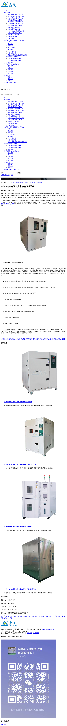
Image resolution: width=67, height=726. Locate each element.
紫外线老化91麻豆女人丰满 (16, 23)
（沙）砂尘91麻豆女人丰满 (16, 31)
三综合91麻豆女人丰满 (15, 33)
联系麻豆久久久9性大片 (11, 82)
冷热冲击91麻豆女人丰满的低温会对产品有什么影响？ (21, 464)
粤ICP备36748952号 (48, 629)
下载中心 (10, 80)
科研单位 (10, 44)
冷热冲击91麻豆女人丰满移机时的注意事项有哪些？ (20, 589)
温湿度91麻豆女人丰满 (15, 25)
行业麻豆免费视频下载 (15, 60)
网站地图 (36, 633)
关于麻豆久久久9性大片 (11, 64)
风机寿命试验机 (12, 36)
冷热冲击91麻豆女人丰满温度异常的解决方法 (47, 339)
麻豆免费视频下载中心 (11, 57)
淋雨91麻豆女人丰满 (14, 29)
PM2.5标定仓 (12, 38)
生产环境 (10, 71)
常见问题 (10, 79)
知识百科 (10, 62)
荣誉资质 (10, 69)
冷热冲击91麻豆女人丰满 (15, 14)
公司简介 (10, 66)
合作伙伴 (10, 73)
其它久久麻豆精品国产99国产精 (17, 55)
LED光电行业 (12, 51)
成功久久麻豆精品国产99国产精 (14, 40)
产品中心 (7, 12)
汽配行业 (10, 45)
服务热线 (4, 175)
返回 (63, 339)
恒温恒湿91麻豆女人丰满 (15, 18)
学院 (9, 42)
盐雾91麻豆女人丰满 (14, 27)
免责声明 (29, 633)
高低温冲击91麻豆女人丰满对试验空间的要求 (18, 402)
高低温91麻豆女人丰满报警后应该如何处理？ (18, 526)
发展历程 (10, 68)
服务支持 (7, 75)
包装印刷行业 (12, 53)
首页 (5, 10)
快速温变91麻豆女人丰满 (15, 22)
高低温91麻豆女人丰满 (15, 20)
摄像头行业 (11, 47)
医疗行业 (10, 49)
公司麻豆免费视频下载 (15, 58)
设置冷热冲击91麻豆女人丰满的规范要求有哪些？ (16, 339)
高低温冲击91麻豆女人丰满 (16, 16)
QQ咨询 (10, 175)
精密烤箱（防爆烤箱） (15, 34)
